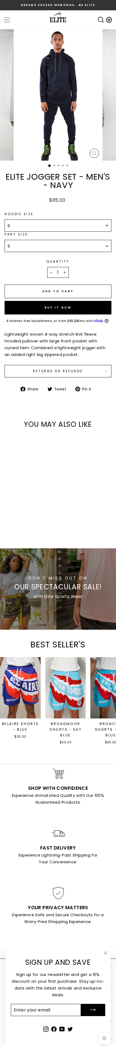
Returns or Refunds (58, 371)
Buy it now (58, 307)
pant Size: (17, 234)
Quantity (57, 261)
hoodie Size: (20, 214)
